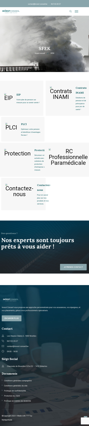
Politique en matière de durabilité (17, 401)
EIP (18, 94)
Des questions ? (9, 233)
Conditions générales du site (15, 386)
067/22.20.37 (56, 4)
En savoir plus (12, 318)
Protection (41, 150)
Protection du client (12, 396)
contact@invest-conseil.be (37, 4)
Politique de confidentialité (15, 391)
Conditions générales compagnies (18, 381)
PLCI (24, 124)
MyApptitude (7, 420)
